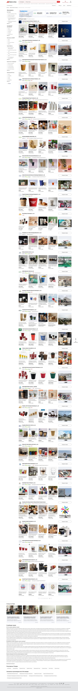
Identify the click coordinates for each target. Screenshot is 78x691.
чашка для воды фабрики (27, 3)
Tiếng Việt (63, 684)
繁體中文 (21, 684)
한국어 (46, 684)
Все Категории (10, 5)
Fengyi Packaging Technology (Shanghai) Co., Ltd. (31, 194)
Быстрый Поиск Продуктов (50, 683)
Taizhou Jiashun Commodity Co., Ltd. (29, 348)
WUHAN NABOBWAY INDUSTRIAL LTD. (29, 136)
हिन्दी (54, 684)
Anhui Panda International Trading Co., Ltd (30, 328)
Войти (71, 2)
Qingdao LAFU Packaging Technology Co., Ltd (30, 405)
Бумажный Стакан (22, 668)
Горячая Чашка (57, 668)
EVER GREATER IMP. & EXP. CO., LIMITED (29, 386)
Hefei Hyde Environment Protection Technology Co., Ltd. (32, 367)
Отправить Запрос (65, 21)
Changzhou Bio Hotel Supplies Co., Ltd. (29, 309)
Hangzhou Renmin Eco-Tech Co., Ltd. (29, 425)
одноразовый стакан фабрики (50, 3)
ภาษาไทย (57, 684)
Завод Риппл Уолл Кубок (37, 673)
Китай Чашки (9, 668)
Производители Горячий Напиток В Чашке (50, 675)
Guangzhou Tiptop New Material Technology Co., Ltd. (31, 290)
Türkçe (60, 684)
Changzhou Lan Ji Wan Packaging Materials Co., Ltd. (31, 232)
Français (27, 684)
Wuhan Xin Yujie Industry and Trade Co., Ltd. (30, 444)
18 (49, 598)
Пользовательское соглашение (24, 683)
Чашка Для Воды (15, 668)
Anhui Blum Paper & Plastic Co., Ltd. (28, 482)
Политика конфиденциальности (33, 683)
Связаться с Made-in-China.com (42, 683)
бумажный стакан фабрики (34, 3)
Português (36, 684)
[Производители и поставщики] (11, 2)
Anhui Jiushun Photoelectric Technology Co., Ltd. (31, 40)
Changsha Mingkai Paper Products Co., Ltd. (30, 98)
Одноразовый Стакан (37, 668)
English (15, 684)
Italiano (39, 684)
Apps (64, 5)
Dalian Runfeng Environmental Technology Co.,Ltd (31, 540)
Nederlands (51, 684)
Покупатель (53, 5)
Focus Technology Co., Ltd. (38, 686)
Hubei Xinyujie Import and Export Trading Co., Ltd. (31, 78)
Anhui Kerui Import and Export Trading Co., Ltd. (30, 21)
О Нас (15, 683)
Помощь (60, 5)
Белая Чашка (51, 668)
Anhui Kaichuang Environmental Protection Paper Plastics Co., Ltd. (34, 59)
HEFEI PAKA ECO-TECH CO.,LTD (28, 271)
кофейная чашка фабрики (41, 3)
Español (30, 684)
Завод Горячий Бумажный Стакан (48, 673)
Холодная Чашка (44, 668)
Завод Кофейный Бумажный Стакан (12, 673)
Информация (57, 683)
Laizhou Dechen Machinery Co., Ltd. (28, 117)
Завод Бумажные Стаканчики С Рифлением (26, 673)
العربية (48, 684)
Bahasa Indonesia (67, 684)
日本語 (24, 684)
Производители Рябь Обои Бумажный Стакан (35, 675)
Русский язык (42, 684)
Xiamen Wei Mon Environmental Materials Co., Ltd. (31, 155)
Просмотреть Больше (10, 663)
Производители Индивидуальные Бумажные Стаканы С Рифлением (17, 675)
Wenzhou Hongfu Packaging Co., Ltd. (29, 521)
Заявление (18, 683)
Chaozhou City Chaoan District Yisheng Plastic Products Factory (34, 502)
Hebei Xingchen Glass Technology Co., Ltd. (30, 463)
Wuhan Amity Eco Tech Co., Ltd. (28, 251)
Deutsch (33, 684)
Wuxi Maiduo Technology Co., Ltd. (28, 213)
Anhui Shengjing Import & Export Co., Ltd (29, 559)
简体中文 (18, 684)
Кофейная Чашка (29, 668)
